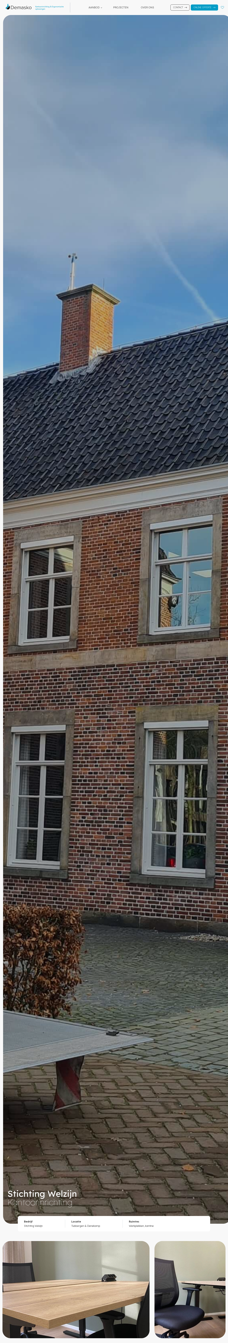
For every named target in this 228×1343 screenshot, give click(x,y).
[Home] (36, 7)
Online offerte (202, 7)
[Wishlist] (222, 7)
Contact (178, 7)
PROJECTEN (120, 7)
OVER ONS (147, 7)
